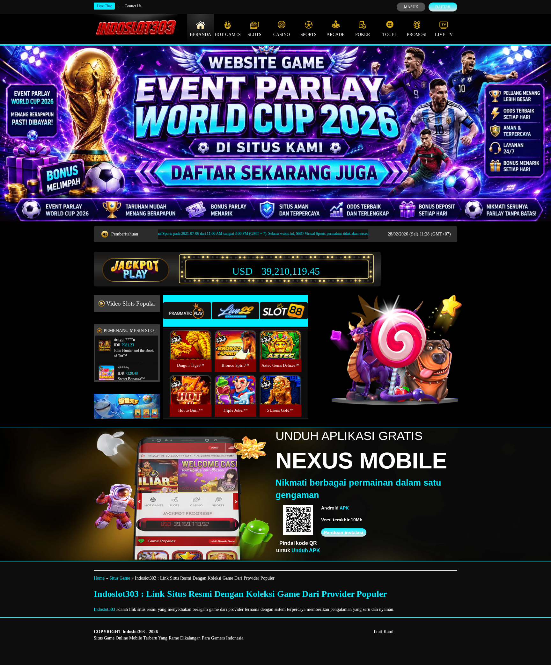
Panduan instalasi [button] (343, 532)
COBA (190, 337)
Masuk (411, 7)
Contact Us (133, 6)
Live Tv (444, 34)
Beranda (200, 34)
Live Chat (104, 6)
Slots (254, 34)
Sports (308, 34)
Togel (389, 34)
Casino (281, 34)
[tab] (187, 310)
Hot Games (228, 34)
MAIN (190, 351)
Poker (362, 34)
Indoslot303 (104, 609)
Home (99, 578)
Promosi (417, 34)
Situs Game (119, 578)
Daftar (443, 7)
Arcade (336, 34)
